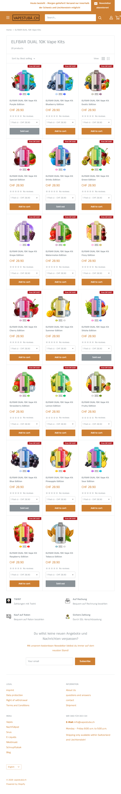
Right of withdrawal (16, 700)
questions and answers (78, 695)
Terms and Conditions (17, 705)
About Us (71, 690)
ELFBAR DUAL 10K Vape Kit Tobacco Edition (59, 554)
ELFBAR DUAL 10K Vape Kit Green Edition (95, 177)
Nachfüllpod (12, 727)
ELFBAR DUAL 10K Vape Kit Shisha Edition (95, 328)
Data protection (14, 695)
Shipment (71, 705)
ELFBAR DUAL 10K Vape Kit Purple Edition (23, 102)
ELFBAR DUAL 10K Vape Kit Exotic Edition (95, 102)
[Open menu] (7, 17)
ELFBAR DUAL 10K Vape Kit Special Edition (23, 177)
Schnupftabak (13, 747)
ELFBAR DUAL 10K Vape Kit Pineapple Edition (59, 479)
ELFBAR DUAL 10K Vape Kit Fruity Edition (95, 404)
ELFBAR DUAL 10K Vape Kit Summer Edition (59, 328)
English (11, 766)
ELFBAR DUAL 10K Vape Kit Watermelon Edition (59, 253)
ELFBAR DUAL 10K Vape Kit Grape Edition (23, 253)
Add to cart (60, 131)
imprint (10, 690)
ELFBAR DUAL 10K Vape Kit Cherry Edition (23, 328)
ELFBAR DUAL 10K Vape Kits (28, 29)
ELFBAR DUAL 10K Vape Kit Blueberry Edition (59, 102)
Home (9, 29)
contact (70, 700)
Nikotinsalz (11, 742)
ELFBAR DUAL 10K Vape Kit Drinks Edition (59, 177)
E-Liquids (11, 737)
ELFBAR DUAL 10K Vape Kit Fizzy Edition (95, 253)
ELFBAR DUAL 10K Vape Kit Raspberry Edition (23, 554)
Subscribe (85, 661)
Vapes (9, 722)
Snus (9, 732)
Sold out (24, 131)
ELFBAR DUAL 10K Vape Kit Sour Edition (95, 479)
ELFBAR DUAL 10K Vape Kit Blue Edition (23, 479)
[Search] (100, 17)
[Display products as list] (108, 58)
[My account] (111, 17)
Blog (8, 752)
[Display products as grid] (103, 58)
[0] (118, 18)
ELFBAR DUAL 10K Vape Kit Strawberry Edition (23, 404)
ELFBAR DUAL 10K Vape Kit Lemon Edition (59, 404)
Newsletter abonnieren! (103, 5)
